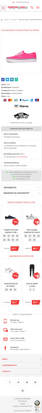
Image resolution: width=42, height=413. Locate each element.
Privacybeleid (22, 401)
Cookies (22, 404)
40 (4, 236)
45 (9, 240)
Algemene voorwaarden (22, 399)
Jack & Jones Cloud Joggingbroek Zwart (32, 284)
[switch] (37, 410)
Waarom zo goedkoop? (17, 193)
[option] (4, 236)
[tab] (21, 187)
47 (17, 240)
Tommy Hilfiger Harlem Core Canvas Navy (11, 231)
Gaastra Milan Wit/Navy (11, 284)
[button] (18, 75)
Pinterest (27, 382)
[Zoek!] (32, 7)
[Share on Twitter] (7, 79)
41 (9, 236)
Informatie (10, 187)
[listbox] (10, 238)
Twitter (18, 382)
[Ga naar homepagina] (2, 19)
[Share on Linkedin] (12, 79)
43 (17, 236)
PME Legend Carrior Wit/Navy (32, 231)
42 (13, 236)
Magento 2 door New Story (22, 406)
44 (4, 240)
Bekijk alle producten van (21, 123)
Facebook (10, 382)
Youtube (35, 382)
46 (13, 240)
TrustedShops (22, 157)
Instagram (22, 391)
